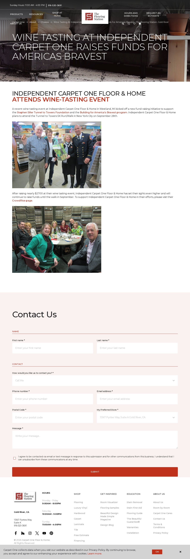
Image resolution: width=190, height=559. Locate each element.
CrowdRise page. (22, 200)
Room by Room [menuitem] (161, 507)
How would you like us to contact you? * (32, 373)
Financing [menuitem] (79, 540)
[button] (129, 23)
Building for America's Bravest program (103, 112)
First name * (18, 340)
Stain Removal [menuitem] (134, 502)
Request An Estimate (153, 14)
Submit (95, 471)
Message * (17, 428)
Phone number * (21, 391)
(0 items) (140, 24)
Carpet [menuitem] (77, 518)
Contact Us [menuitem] (159, 518)
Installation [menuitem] (133, 533)
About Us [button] (16, 23)
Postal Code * (19, 410)
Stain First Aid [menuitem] (134, 507)
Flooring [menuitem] (78, 502)
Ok (157, 551)
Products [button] (16, 14)
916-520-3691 (55, 5)
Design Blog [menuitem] (107, 525)
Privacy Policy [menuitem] (160, 533)
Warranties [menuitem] (132, 527)
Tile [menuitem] (76, 529)
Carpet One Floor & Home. (36, 540)
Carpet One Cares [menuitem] (162, 513)
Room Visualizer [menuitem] (109, 502)
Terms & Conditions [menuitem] (159, 526)
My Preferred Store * (107, 410)
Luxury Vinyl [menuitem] (80, 507)
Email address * (105, 391)
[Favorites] (134, 23)
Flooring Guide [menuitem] (134, 513)
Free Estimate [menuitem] (81, 535)
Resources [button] (36, 14)
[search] (123, 24)
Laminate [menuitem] (79, 524)
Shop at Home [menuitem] (57, 14)
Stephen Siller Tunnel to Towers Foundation (43, 112)
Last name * (103, 340)
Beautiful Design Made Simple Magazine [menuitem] (109, 516)
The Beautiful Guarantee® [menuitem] (134, 520)
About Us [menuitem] (158, 502)
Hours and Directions (131, 14)
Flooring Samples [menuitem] (109, 507)
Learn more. (94, 553)
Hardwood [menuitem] (79, 513)
